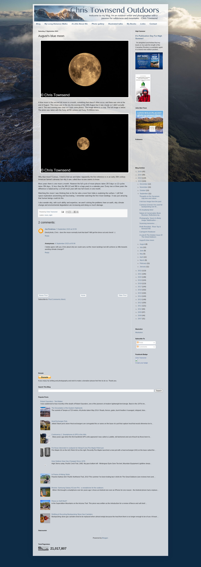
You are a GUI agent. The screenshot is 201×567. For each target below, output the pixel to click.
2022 (140, 271)
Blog (38, 24)
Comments (143, 347)
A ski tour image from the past (150, 201)
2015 (140, 293)
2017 (140, 287)
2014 (140, 296)
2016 (140, 290)
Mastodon (139, 332)
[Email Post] (62, 212)
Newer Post (43, 295)
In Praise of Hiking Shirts (61, 474)
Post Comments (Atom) (56, 299)
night (50, 215)
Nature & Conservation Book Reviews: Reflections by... (150, 214)
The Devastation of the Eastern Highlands (67, 408)
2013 (140, 299)
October (143, 190)
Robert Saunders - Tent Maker (51, 401)
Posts (141, 343)
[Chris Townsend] (136, 361)
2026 (140, 172)
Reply (47, 236)
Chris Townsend (140, 358)
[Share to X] (72, 212)
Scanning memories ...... (148, 223)
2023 (140, 181)
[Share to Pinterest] (77, 212)
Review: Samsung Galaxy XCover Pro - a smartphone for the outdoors (77, 488)
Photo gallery (98, 24)
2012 (140, 303)
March (142, 260)
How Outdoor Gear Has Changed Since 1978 (68, 461)
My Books (131, 24)
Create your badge (141, 363)
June (142, 251)
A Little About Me (80, 24)
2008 (140, 315)
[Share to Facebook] (74, 212)
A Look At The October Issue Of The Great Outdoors (150, 236)
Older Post (122, 295)
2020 (140, 277)
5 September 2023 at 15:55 (66, 229)
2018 (140, 283)
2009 (140, 312)
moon (46, 215)
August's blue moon (146, 240)
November (144, 187)
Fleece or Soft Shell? (59, 501)
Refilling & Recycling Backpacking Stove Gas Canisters (72, 514)
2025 (140, 175)
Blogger (105, 538)
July (141, 247)
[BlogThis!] (69, 212)
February (143, 263)
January (143, 267)
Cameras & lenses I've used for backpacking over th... (150, 206)
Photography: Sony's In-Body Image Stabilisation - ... (150, 219)
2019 (140, 280)
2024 (140, 178)
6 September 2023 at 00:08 (65, 244)
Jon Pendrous (50, 229)
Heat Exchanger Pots (59, 421)
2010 (140, 309)
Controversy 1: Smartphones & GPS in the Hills (69, 435)
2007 (140, 319)
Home (83, 295)
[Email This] (67, 212)
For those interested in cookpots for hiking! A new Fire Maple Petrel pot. (78, 448)
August (142, 244)
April (142, 257)
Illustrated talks (115, 24)
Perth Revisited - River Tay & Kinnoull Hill (150, 228)
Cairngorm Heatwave (147, 232)
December (144, 184)
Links (142, 24)
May (141, 254)
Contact (153, 24)
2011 (140, 306)
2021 (140, 274)
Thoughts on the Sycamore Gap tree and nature (149, 197)
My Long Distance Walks (56, 24)
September (144, 194)
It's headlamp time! (146, 210)
